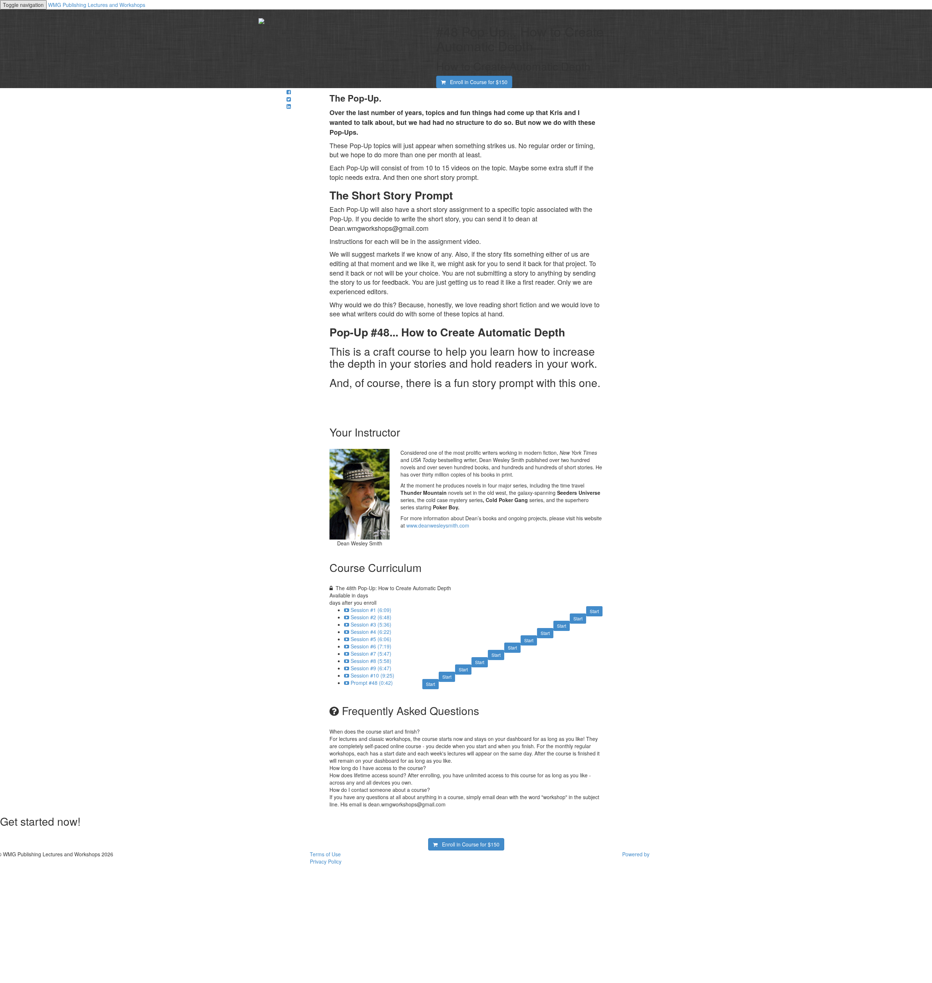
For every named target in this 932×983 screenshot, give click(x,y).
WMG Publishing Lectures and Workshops (96, 4)
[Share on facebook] (289, 91)
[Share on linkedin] (289, 106)
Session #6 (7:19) (371, 646)
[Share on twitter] (289, 99)
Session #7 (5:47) (371, 653)
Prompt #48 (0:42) (372, 682)
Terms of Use (325, 854)
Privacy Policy (325, 861)
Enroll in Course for (477, 82)
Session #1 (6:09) (371, 609)
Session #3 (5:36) (371, 624)
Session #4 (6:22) (371, 631)
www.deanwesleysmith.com (437, 525)
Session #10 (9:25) (372, 675)
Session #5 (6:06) (371, 639)
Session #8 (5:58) (371, 660)
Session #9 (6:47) (371, 668)
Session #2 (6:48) (371, 617)
